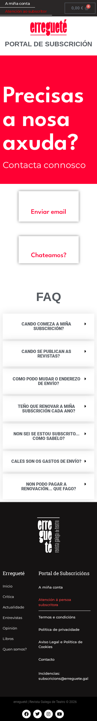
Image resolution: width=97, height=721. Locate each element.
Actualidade (13, 607)
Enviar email (48, 212)
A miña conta (51, 587)
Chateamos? (49, 255)
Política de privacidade (59, 629)
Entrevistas (12, 617)
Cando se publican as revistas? (46, 354)
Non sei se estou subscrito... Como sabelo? (46, 436)
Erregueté (14, 573)
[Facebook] (26, 714)
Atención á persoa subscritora (55, 602)
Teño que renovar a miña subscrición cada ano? (46, 409)
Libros (8, 638)
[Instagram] (48, 714)
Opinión (10, 628)
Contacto (46, 659)
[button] (48, 212)
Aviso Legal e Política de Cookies (60, 644)
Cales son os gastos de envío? (46, 461)
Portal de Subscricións (64, 573)
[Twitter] (37, 714)
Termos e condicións (57, 617)
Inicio (7, 586)
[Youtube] (59, 714)
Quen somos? (15, 649)
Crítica (8, 596)
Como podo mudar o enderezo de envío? (46, 381)
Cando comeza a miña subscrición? (46, 326)
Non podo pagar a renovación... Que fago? (48, 486)
